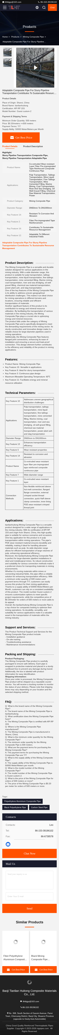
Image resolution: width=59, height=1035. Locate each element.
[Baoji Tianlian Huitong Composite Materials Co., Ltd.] (14, 7)
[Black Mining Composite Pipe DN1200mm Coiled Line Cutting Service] (43, 942)
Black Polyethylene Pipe (15, 807)
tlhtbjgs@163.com (13, 2)
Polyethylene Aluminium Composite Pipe (22, 801)
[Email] (8, 844)
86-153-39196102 (48, 2)
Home (5, 37)
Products (15, 37)
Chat (52, 7)
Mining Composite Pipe (33, 37)
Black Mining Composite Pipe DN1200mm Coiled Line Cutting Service (41, 958)
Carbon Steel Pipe (39, 807)
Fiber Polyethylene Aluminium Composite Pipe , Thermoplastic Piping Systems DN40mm (14, 958)
